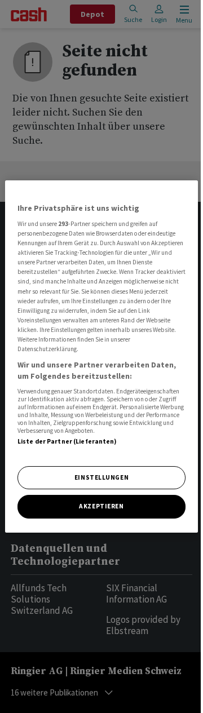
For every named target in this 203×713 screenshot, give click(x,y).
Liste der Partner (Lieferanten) (67, 441)
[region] (101, 356)
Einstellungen (101, 477)
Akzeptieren (101, 507)
